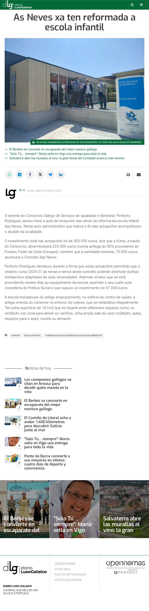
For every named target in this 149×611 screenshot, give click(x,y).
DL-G (22, 190)
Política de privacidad (70, 574)
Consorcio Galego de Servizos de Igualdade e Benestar (73, 335)
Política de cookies (68, 579)
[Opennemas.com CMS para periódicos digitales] (125, 567)
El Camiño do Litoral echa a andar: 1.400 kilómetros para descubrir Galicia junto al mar (47, 423)
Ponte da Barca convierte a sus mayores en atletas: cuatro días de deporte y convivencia (47, 462)
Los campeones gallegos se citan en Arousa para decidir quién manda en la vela (47, 385)
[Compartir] (9, 174)
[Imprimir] (128, 174)
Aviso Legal (63, 569)
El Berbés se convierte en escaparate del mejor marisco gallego (53, 149)
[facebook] (11, 580)
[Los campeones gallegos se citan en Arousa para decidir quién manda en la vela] (13, 382)
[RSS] (23, 580)
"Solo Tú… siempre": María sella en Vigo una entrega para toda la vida (58, 153)
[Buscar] (132, 4)
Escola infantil (32, 335)
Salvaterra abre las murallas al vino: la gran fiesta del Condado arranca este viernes (66, 158)
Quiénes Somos (65, 563)
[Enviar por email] (138, 174)
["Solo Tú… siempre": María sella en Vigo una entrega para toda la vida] (13, 441)
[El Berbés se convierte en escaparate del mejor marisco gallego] (13, 403)
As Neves (15, 335)
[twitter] (17, 580)
